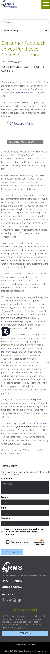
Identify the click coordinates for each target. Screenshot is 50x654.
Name (4, 497)
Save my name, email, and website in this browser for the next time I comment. (24, 532)
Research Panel (30, 66)
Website (5, 518)
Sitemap (32, 645)
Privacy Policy (19, 627)
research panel (8, 341)
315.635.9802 (12, 581)
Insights (16, 66)
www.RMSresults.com (37, 423)
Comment (6, 478)
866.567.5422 (12, 586)
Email (4, 508)
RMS (9, 4)
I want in (25, 633)
